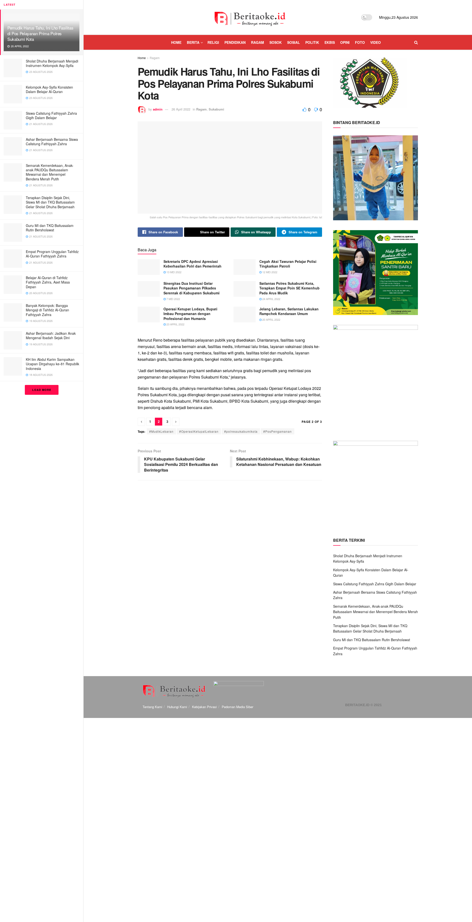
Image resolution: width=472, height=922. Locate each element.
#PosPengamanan (277, 431)
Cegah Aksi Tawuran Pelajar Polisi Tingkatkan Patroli (287, 264)
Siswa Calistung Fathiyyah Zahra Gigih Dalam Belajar (51, 115)
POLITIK (312, 42)
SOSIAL (293, 42)
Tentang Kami (152, 706)
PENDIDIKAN (235, 42)
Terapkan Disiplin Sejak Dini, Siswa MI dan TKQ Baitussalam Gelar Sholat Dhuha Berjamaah (50, 202)
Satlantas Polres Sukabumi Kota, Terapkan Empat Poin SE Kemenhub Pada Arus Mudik (289, 288)
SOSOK (275, 42)
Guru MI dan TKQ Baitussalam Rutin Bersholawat (50, 227)
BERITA (193, 42)
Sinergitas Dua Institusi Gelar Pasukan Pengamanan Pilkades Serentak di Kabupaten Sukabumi (191, 288)
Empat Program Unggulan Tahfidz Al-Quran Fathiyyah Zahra (52, 253)
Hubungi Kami (177, 706)
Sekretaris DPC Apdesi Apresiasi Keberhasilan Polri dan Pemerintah (192, 264)
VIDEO (375, 42)
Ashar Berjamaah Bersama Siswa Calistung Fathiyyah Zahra (52, 141)
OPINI (345, 42)
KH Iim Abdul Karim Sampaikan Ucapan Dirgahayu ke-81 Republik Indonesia (52, 364)
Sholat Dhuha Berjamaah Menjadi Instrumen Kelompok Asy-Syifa (52, 63)
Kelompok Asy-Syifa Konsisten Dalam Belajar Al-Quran (49, 89)
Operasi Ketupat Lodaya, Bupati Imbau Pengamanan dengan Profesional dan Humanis (190, 313)
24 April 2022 (271, 299)
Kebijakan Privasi (204, 706)
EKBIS (329, 42)
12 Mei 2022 (269, 272)
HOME (176, 42)
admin (157, 109)
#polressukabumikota (241, 431)
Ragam (155, 58)
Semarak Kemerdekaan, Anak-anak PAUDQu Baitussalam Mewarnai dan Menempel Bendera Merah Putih (50, 172)
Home (142, 58)
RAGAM (257, 42)
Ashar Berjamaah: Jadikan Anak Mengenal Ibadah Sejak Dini (51, 335)
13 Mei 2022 (173, 272)
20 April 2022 (271, 319)
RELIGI (213, 42)
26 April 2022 (181, 109)
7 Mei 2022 (173, 299)
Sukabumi (216, 109)
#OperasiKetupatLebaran (199, 431)
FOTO (360, 42)
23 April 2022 (175, 324)
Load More (41, 390)
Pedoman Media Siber (237, 706)
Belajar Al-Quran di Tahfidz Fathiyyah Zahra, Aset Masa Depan (48, 282)
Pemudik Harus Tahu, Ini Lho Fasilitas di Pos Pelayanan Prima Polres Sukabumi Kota (40, 33)
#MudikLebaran (161, 431)
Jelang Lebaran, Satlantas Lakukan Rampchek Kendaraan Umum (289, 311)
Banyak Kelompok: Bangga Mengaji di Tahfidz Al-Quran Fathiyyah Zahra (47, 310)
